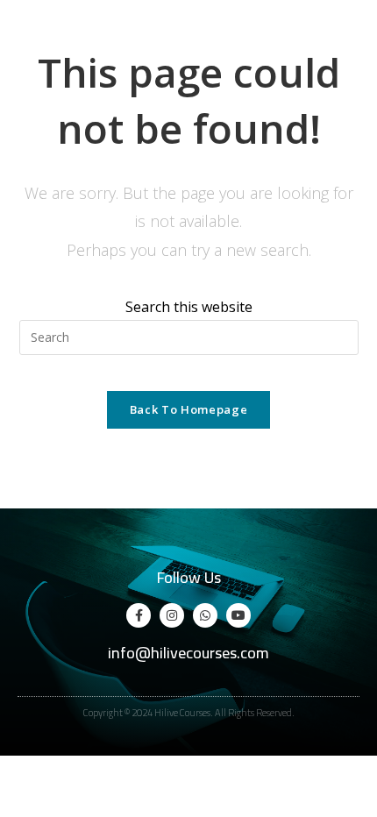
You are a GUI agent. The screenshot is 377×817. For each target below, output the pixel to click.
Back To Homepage (188, 409)
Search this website (189, 306)
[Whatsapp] (205, 615)
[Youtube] (238, 615)
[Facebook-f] (138, 615)
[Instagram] (172, 615)
